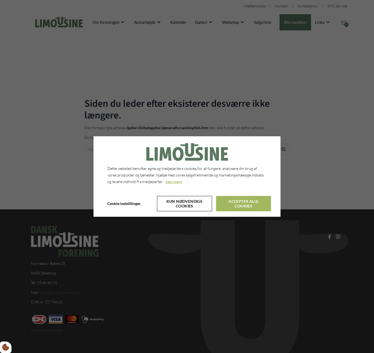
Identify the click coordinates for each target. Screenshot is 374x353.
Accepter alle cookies (243, 203)
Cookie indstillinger (124, 203)
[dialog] (187, 176)
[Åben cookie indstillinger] (5, 347)
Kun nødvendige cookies (184, 203)
